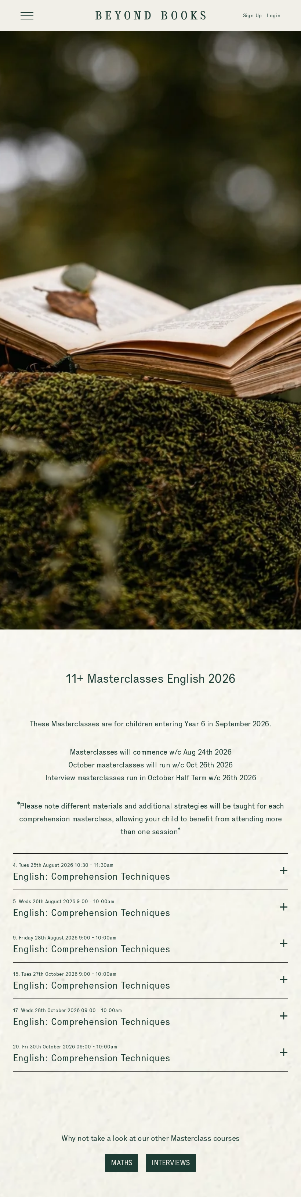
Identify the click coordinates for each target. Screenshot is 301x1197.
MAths (121, 1162)
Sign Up (252, 15)
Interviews (171, 1162)
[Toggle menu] (27, 15)
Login (273, 15)
